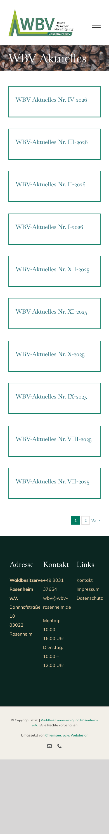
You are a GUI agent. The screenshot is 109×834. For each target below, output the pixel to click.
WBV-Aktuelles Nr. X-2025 (50, 354)
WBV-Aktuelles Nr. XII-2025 (52, 269)
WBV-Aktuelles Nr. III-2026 (52, 142)
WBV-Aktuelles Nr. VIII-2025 (54, 439)
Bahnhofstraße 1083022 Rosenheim (36, 607)
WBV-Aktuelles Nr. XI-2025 (51, 311)
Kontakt (85, 580)
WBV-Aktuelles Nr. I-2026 (49, 227)
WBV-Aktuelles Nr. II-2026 (51, 184)
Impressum (88, 589)
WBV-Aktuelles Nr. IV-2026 (51, 99)
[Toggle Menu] (96, 25)
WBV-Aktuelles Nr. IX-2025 (51, 396)
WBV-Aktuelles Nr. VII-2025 (52, 481)
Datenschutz (90, 598)
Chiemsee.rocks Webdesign (66, 735)
